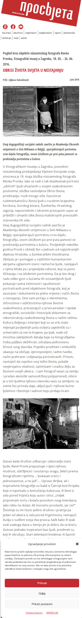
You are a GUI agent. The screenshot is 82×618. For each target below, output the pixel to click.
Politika (6, 33)
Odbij (42, 593)
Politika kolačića (34, 612)
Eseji (16, 38)
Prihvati (42, 583)
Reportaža (69, 33)
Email (20, 27)
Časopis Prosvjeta (5, 27)
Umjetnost (31, 33)
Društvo (18, 33)
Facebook (13, 27)
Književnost (45, 33)
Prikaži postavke (42, 604)
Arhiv (24, 38)
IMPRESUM (52, 612)
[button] (77, 544)
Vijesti (58, 33)
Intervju (6, 38)
